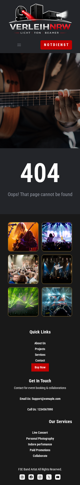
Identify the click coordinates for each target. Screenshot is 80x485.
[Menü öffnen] (19, 45)
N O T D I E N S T (56, 45)
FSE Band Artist (27, 469)
